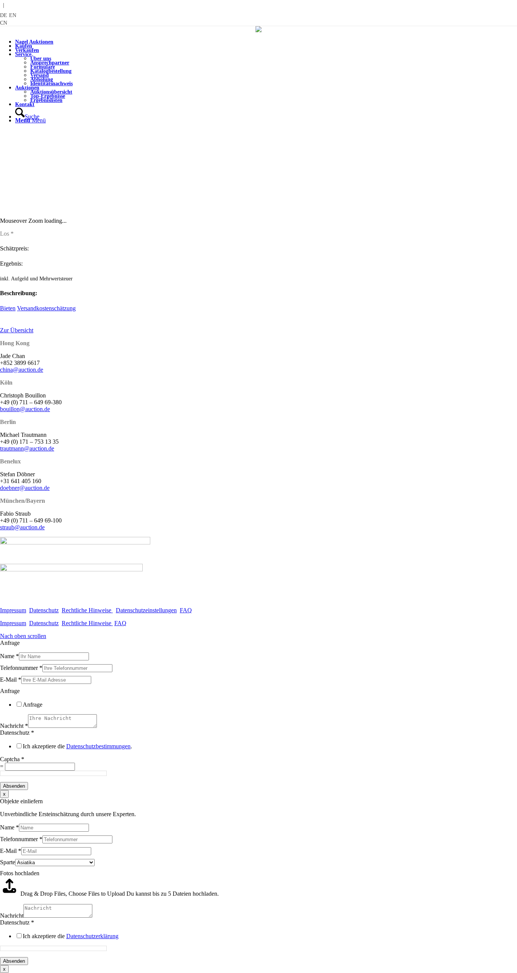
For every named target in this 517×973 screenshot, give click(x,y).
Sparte (7, 862)
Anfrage (10, 691)
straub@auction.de (22, 527)
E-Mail (10, 679)
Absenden (14, 786)
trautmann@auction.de (27, 448)
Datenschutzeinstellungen (146, 610)
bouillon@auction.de (25, 409)
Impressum (13, 610)
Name (9, 656)
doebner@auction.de (25, 488)
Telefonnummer (21, 668)
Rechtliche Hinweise (87, 610)
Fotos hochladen (19, 873)
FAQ (186, 610)
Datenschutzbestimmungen (98, 746)
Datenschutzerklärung (92, 936)
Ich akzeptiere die (70, 936)
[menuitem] (44, 42)
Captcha (12, 759)
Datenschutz (44, 610)
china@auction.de (21, 369)
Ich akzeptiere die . (77, 746)
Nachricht (14, 726)
